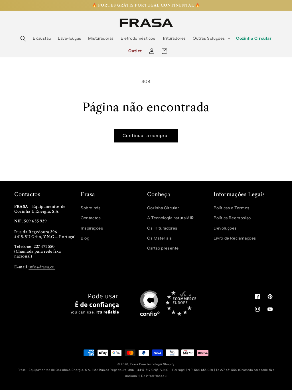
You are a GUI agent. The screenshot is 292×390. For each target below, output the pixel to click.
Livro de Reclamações (235, 238)
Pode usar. (94, 303)
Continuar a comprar (146, 135)
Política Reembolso (232, 217)
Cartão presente (163, 248)
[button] (23, 38)
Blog (85, 238)
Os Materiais (159, 238)
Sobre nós (90, 207)
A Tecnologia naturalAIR (170, 217)
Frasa (134, 364)
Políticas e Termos (232, 207)
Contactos (91, 217)
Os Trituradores (162, 228)
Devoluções (225, 228)
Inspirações (92, 228)
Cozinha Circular (163, 207)
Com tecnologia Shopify (157, 364)
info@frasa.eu (42, 267)
